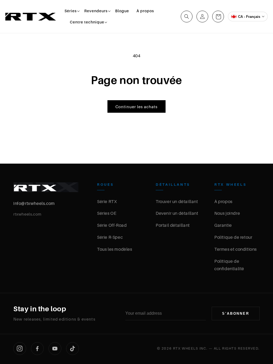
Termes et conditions (235, 249)
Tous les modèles (114, 249)
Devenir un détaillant (177, 213)
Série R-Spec (110, 237)
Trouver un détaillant (177, 201)
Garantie (223, 225)
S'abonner (235, 314)
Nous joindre (227, 213)
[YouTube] (55, 348)
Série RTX (107, 201)
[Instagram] (19, 348)
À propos (223, 201)
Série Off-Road (112, 225)
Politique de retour (233, 237)
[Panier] (218, 16)
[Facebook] (37, 348)
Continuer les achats (136, 106)
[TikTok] (72, 348)
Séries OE (106, 213)
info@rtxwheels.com (34, 203)
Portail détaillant (173, 225)
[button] (71, 11)
